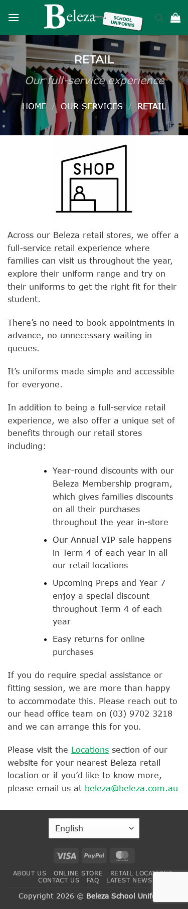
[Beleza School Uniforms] (94, 18)
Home (34, 106)
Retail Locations (141, 873)
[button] (14, 17)
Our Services (92, 106)
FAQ (93, 880)
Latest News (129, 880)
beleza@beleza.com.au (131, 788)
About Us (30, 873)
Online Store (78, 873)
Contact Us (58, 880)
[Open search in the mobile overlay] (159, 18)
